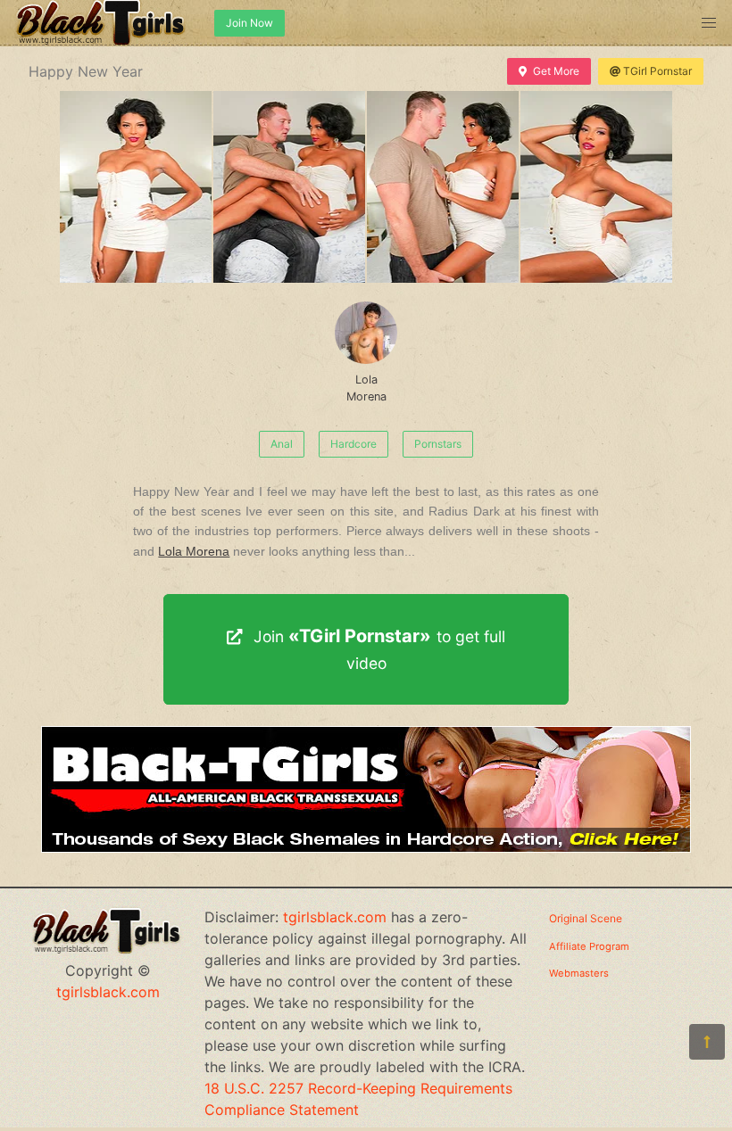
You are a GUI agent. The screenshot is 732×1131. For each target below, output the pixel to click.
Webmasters (579, 973)
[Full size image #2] (443, 187)
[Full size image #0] (136, 187)
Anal (281, 443)
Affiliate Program (589, 946)
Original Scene (585, 918)
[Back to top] (707, 1042)
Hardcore (353, 443)
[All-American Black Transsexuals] (366, 847)
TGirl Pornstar (657, 71)
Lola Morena (366, 388)
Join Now (249, 22)
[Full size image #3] (596, 187)
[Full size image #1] (289, 187)
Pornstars (438, 443)
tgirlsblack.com (108, 992)
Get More (556, 71)
